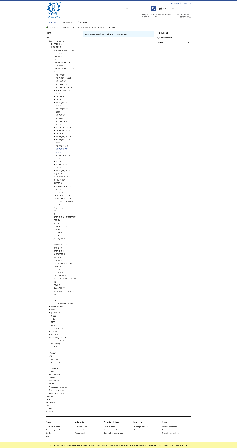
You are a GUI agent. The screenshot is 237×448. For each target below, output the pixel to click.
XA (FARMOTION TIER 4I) (64, 68)
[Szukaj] (153, 8)
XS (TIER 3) (58, 183)
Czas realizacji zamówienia (113, 433)
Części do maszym (56, 390)
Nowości (49, 408)
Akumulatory (54, 334)
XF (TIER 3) (58, 235)
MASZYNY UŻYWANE (57, 393)
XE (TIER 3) (58, 174)
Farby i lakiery (54, 343)
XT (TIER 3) (58, 232)
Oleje (51, 365)
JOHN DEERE (56, 313)
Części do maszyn (56, 328)
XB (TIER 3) (58, 260)
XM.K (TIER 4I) (59, 288)
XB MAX (57, 229)
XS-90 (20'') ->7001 (63, 136)
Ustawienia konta (81, 430)
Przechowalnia (80, 433)
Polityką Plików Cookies (104, 445)
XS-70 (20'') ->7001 (63, 127)
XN (55, 59)
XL (55, 297)
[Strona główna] (54, 14)
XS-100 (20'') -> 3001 (64, 81)
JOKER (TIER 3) (59, 254)
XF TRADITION (59, 251)
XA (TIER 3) (58, 56)
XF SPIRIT (57, 266)
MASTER (57, 269)
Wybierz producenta (164, 37)
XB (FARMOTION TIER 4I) (64, 50)
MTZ (53, 322)
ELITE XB (57, 189)
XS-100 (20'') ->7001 (64, 87)
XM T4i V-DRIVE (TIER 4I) (63, 303)
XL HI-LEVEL (58, 65)
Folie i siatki (53, 347)
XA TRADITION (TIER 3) (63, 195)
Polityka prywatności (140, 427)
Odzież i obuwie (55, 362)
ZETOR (54, 325)
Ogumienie (53, 368)
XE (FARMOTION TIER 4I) (63, 186)
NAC (50, 356)
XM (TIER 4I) (58, 272)
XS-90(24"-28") (62, 146)
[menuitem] (52, 22)
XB (55, 211)
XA (55, 300)
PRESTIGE (57, 285)
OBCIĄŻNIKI (53, 359)
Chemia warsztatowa (57, 340)
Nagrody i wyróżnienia (170, 433)
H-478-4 (57, 204)
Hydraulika (53, 350)
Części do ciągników (57, 41)
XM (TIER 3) (58, 257)
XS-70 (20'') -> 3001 (63, 115)
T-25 (53, 319)
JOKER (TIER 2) (59, 238)
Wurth (51, 384)
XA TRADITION (59, 180)
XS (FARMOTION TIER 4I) (63, 198)
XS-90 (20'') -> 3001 (63, 130)
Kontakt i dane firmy (169, 427)
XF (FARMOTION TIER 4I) (63, 201)
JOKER (56, 223)
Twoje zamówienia (81, 427)
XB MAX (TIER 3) (60, 245)
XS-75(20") (60, 161)
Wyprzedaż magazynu (58, 387)
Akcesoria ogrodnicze (57, 337)
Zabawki (52, 377)
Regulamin (49, 433)
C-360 (53, 316)
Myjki (48, 405)
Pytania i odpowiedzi (53, 430)
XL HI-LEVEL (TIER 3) (62, 177)
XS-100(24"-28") (62, 96)
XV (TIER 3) (58, 248)
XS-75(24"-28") (62, 84)
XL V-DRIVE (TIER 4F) (62, 226)
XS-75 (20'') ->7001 (63, 78)
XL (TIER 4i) (58, 192)
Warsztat (49, 396)
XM (55, 241)
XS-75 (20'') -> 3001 (63, 170)
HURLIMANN (56, 47)
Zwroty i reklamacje (53, 427)
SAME (53, 309)
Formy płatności (110, 427)
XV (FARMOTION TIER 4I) (63, 263)
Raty (47, 436)
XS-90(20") (60, 118)
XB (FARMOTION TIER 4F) (64, 62)
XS (55, 72)
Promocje (49, 411)
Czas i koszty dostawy (112, 430)
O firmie (165, 430)
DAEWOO (49, 399)
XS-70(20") (60, 99)
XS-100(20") (60, 75)
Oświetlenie (54, 371)
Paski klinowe (54, 374)
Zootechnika (54, 381)
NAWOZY (52, 353)
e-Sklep (49, 38)
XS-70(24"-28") (62, 133)
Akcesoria (53, 331)
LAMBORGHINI (57, 306)
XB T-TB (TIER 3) (60, 275)
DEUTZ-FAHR (56, 44)
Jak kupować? (138, 430)
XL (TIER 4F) (58, 208)
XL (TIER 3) (58, 53)
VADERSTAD (50, 402)
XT (55, 214)
